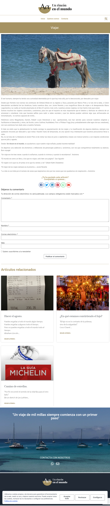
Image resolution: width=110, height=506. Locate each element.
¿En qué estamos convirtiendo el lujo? (81, 316)
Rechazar (82, 497)
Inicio (43, 19)
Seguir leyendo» (9, 339)
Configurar (97, 497)
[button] (106, 19)
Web (3, 243)
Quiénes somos (53, 19)
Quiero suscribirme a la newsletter (16, 251)
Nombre (5, 225)
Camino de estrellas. (15, 386)
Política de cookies (11, 501)
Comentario (6, 198)
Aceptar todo (67, 497)
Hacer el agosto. (13, 316)
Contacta (64, 19)
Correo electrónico (9, 234)
